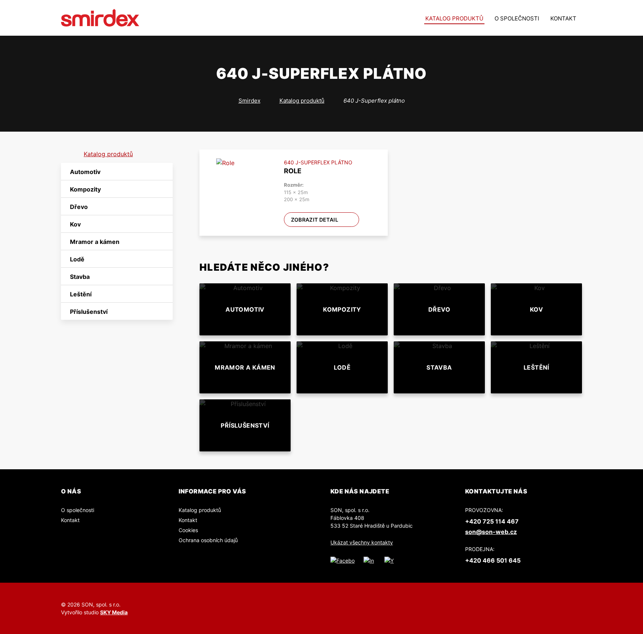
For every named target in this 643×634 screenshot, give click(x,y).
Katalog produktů (454, 18)
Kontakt (563, 18)
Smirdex (249, 100)
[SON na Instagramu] (369, 560)
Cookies (188, 530)
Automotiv (85, 172)
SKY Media (114, 612)
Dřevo (79, 206)
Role (292, 171)
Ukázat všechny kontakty (361, 542)
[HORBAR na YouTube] (389, 560)
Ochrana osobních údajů (208, 540)
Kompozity (85, 189)
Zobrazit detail (314, 219)
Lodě (77, 259)
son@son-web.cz (491, 531)
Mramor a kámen (94, 241)
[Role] (240, 182)
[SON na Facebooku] (342, 560)
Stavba (80, 276)
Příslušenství (89, 311)
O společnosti (517, 18)
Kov (75, 224)
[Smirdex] (100, 18)
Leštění (81, 294)
